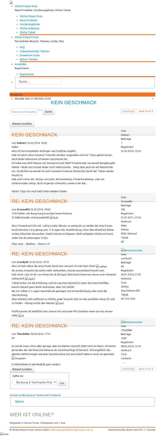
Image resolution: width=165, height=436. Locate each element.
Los (62, 383)
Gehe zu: (18, 376)
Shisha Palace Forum (27, 37)
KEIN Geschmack (74, 102)
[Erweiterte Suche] (39, 110)
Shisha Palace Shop (26, 6)
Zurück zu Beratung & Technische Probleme (35, 395)
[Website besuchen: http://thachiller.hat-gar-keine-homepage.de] (123, 362)
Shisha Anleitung (29, 28)
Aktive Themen (29, 59)
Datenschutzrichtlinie (61, 430)
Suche (48, 111)
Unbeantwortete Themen (35, 51)
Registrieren (27, 74)
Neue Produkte (28, 20)
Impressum (79, 430)
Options (19, 401)
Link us (89, 430)
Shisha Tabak (27, 32)
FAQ (22, 47)
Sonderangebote (30, 24)
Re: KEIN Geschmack (39, 201)
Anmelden (21, 64)
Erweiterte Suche (30, 55)
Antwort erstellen (22, 123)
